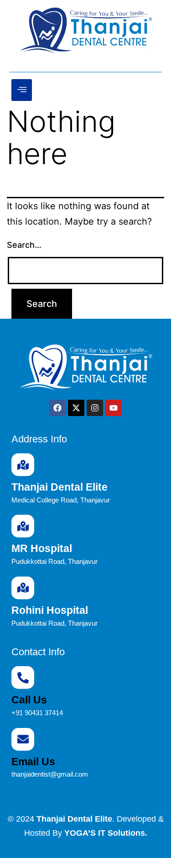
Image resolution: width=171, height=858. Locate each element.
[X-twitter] (76, 408)
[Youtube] (113, 408)
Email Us (33, 762)
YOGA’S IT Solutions (104, 833)
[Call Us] (22, 677)
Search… (24, 245)
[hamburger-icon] (21, 90)
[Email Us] (22, 739)
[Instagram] (95, 408)
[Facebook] (57, 408)
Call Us (29, 700)
